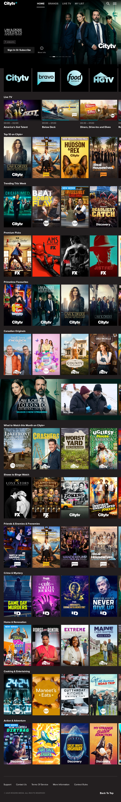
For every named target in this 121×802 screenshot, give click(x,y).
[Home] (10, 4)
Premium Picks (12, 232)
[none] (7, 784)
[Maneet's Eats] (46, 694)
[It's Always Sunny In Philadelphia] (46, 497)
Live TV (8, 97)
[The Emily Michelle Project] (103, 354)
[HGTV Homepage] (103, 78)
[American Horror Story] (46, 256)
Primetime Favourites (16, 282)
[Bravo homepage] (46, 78)
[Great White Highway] (75, 743)
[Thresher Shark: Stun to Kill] (46, 743)
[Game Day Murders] (17, 596)
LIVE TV (66, 3)
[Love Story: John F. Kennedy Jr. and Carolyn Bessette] (17, 497)
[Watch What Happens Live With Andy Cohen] (17, 547)
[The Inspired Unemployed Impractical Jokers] (103, 497)
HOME (40, 3)
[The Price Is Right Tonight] (17, 305)
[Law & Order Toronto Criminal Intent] (46, 305)
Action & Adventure (15, 720)
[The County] (75, 354)
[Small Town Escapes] (17, 354)
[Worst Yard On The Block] (75, 448)
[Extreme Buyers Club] (75, 645)
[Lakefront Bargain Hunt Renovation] (17, 448)
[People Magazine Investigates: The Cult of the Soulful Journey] (46, 596)
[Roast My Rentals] (46, 645)
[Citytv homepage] (17, 78)
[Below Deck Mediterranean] (46, 157)
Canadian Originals (15, 331)
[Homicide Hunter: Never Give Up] (103, 596)
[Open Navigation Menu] (114, 3)
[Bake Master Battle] (46, 354)
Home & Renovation (15, 622)
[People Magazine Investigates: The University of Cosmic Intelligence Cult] (75, 596)
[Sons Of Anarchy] (75, 256)
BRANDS (53, 3)
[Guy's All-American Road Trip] (103, 694)
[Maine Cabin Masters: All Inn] (103, 645)
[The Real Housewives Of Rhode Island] (103, 547)
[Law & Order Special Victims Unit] (17, 157)
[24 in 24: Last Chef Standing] (17, 694)
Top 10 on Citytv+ (13, 134)
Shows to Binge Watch (16, 474)
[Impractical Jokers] (75, 497)
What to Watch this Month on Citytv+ (24, 425)
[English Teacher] (17, 256)
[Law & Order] (103, 305)
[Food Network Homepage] (75, 78)
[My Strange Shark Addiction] (103, 743)
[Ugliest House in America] (103, 448)
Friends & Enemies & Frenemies (22, 523)
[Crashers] (46, 448)
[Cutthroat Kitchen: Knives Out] (75, 694)
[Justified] (103, 256)
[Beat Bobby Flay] (46, 206)
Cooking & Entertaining (17, 671)
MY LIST (79, 3)
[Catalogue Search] (108, 3)
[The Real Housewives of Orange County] (103, 157)
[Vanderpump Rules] (75, 547)
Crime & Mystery (13, 573)
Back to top (106, 793)
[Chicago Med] (17, 206)
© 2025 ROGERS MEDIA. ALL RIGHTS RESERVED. (24, 793)
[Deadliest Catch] (103, 206)
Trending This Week (15, 183)
